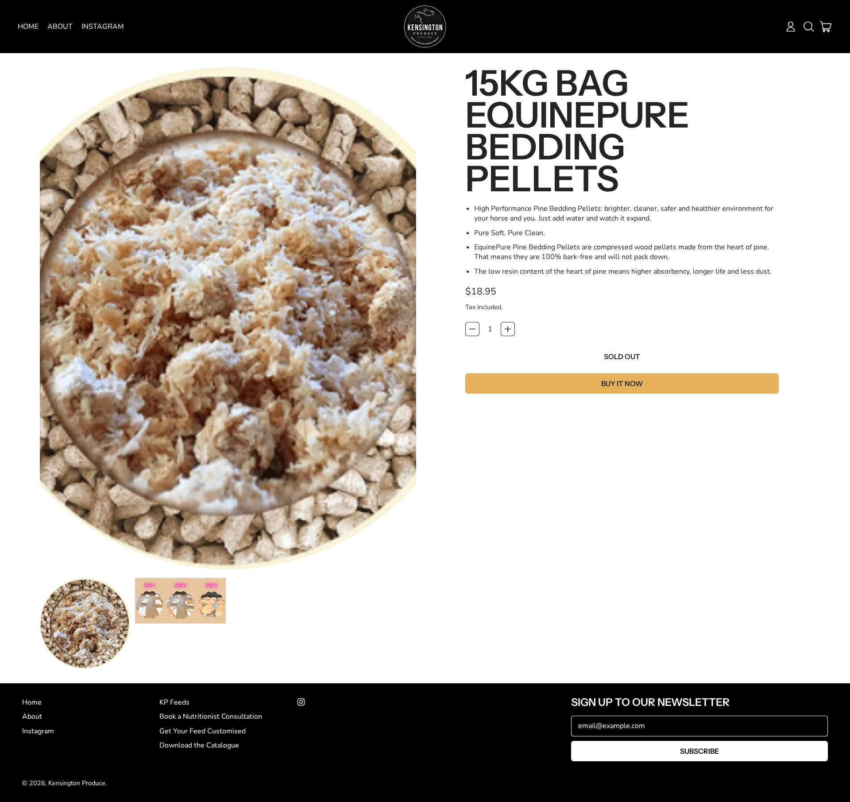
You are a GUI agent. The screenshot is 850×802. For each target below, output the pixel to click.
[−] (472, 329)
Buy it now (622, 383)
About (60, 26)
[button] (808, 26)
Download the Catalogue (199, 745)
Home (28, 26)
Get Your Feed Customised (202, 731)
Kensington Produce (76, 783)
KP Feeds (174, 702)
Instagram (102, 26)
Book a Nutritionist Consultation (210, 716)
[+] (508, 329)
